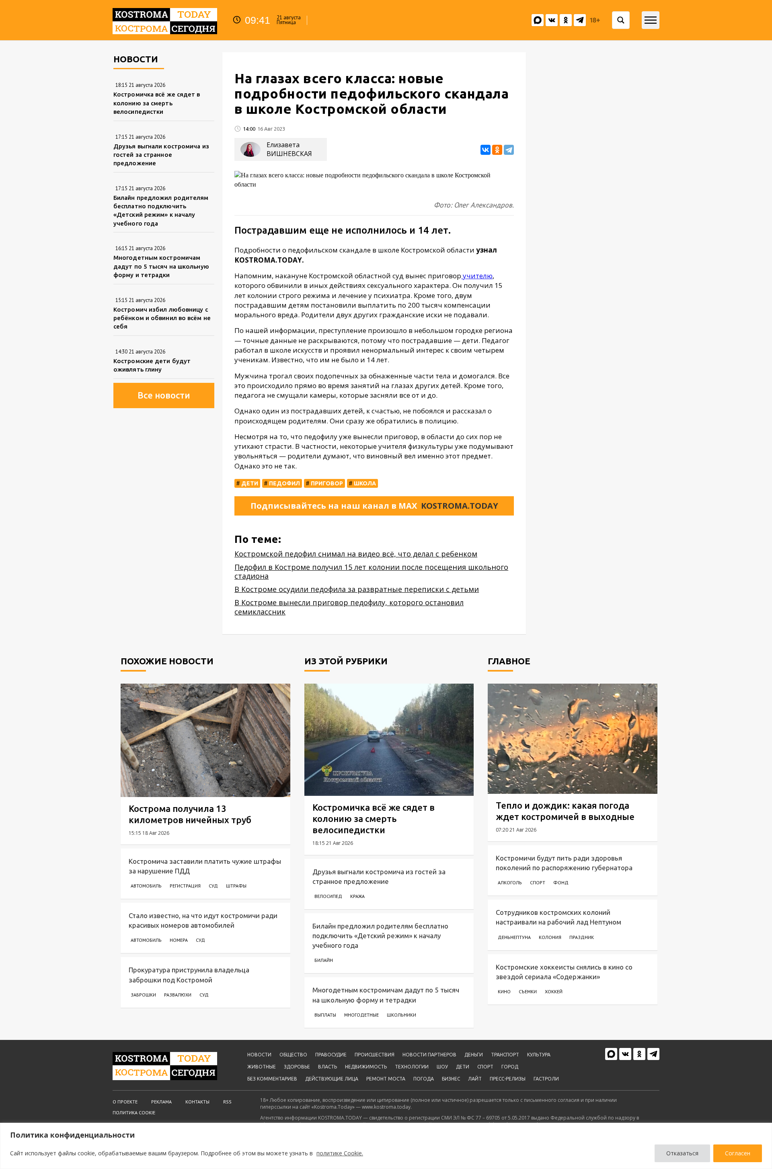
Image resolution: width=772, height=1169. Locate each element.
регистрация (185, 886)
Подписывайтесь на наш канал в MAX (374, 505)
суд (213, 886)
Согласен (737, 1153)
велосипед (328, 896)
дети (249, 483)
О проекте (125, 1102)
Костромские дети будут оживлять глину (152, 365)
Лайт (475, 1078)
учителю (477, 275)
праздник (581, 937)
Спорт (485, 1066)
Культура (538, 1054)
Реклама (161, 1102)
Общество (293, 1054)
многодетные (361, 1015)
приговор (327, 483)
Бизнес (451, 1078)
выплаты (325, 1015)
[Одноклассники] (497, 150)
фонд (561, 882)
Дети (462, 1066)
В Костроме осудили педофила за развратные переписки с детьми (356, 589)
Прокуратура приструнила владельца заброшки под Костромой (189, 974)
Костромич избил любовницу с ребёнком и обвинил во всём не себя (162, 318)
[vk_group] (538, 20)
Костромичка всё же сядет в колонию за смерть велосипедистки (156, 103)
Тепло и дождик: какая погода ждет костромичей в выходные (565, 811)
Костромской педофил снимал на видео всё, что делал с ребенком (355, 554)
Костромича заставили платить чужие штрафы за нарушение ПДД (205, 866)
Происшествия (374, 1054)
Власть (327, 1066)
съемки (528, 991)
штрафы (236, 886)
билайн (323, 960)
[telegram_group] (580, 20)
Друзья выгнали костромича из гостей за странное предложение (161, 155)
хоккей (554, 991)
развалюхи (177, 995)
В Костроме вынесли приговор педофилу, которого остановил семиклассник (349, 607)
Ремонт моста (385, 1078)
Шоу (442, 1066)
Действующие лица (331, 1078)
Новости (259, 1054)
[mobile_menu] (650, 20)
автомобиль (146, 886)
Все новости (164, 395)
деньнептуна (514, 937)
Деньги (473, 1054)
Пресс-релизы (508, 1078)
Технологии (412, 1066)
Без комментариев (272, 1078)
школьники (401, 1015)
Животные (261, 1066)
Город (509, 1066)
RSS (227, 1102)
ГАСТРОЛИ (546, 1078)
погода (423, 1078)
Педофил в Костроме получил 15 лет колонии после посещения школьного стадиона (371, 572)
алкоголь (510, 882)
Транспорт (505, 1054)
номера (179, 940)
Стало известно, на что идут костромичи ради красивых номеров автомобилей (203, 920)
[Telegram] (509, 150)
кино (504, 991)
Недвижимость (366, 1066)
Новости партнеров (429, 1054)
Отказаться (682, 1153)
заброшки (143, 995)
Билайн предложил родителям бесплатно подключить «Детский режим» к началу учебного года (161, 210)
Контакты (197, 1102)
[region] (386, 1146)
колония (550, 937)
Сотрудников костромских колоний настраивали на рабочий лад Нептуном (558, 917)
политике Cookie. (339, 1153)
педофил (284, 483)
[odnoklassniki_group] (566, 20)
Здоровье (297, 1066)
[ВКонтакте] (485, 150)
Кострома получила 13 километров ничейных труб (190, 814)
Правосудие (331, 1054)
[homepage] (165, 20)
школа (365, 483)
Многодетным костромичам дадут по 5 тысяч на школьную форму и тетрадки (161, 266)
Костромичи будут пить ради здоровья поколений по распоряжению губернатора (564, 862)
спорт (537, 882)
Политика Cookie (134, 1112)
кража (357, 896)
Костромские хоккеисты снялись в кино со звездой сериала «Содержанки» (564, 971)
